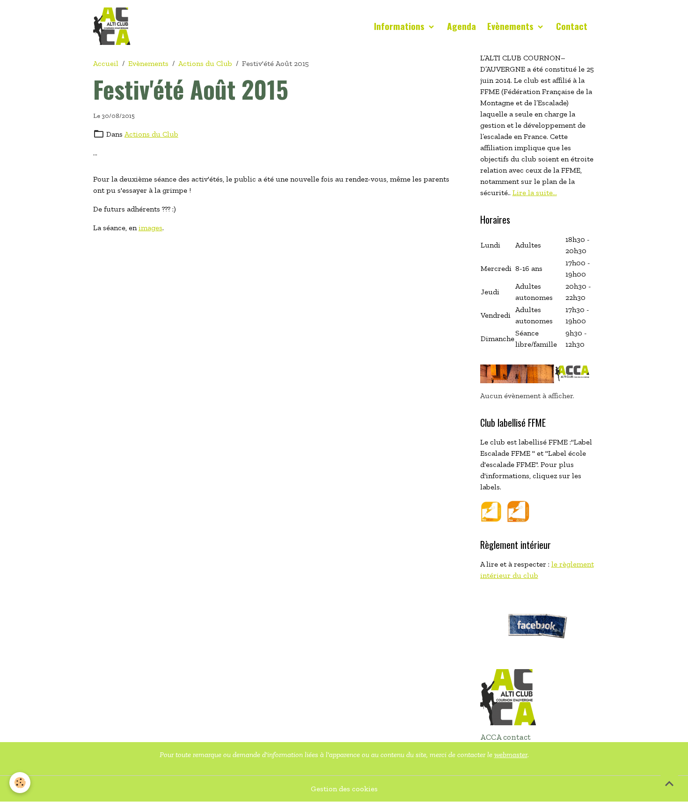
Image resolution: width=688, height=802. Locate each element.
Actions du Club (205, 63)
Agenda (461, 26)
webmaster (510, 754)
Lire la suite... (534, 192)
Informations (400, 26)
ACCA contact (505, 737)
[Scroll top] (669, 783)
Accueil (105, 63)
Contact (571, 26)
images (150, 227)
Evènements (511, 26)
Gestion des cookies (344, 788)
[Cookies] (19, 782)
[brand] (113, 26)
